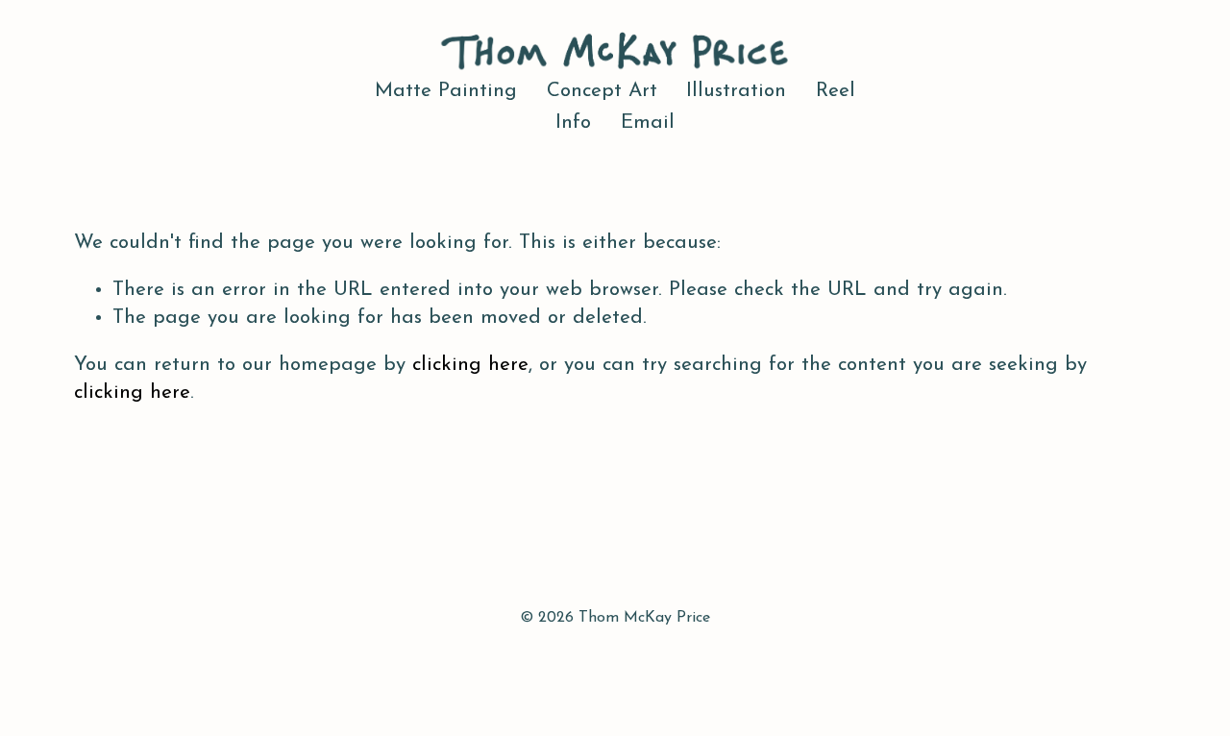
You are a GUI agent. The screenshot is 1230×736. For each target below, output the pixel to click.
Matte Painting (446, 91)
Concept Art (602, 91)
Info (573, 123)
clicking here (470, 365)
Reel (835, 91)
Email (648, 123)
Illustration (736, 91)
